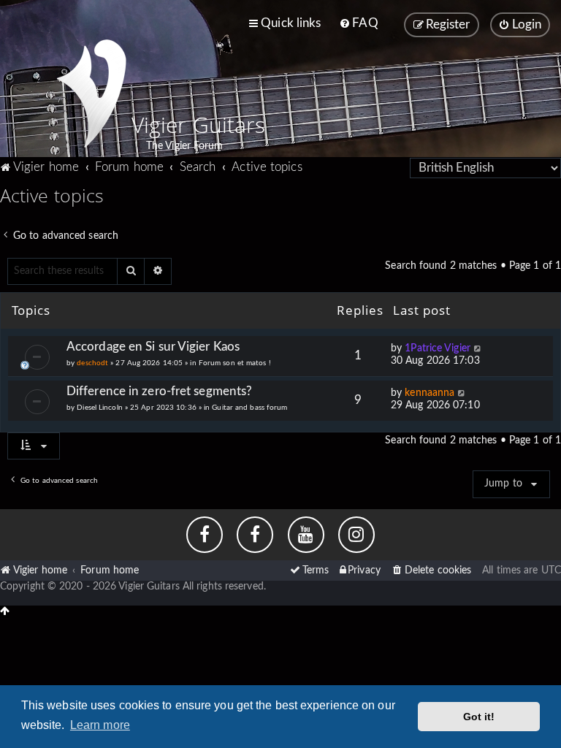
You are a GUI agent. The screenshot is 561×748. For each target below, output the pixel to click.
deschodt (92, 363)
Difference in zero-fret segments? (159, 391)
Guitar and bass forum (249, 407)
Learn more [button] (100, 725)
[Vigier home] (91, 93)
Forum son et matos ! (235, 363)
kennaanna (429, 393)
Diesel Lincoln (99, 407)
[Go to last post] (478, 349)
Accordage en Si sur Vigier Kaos (153, 346)
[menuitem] (358, 23)
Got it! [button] (479, 716)
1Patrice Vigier (437, 348)
